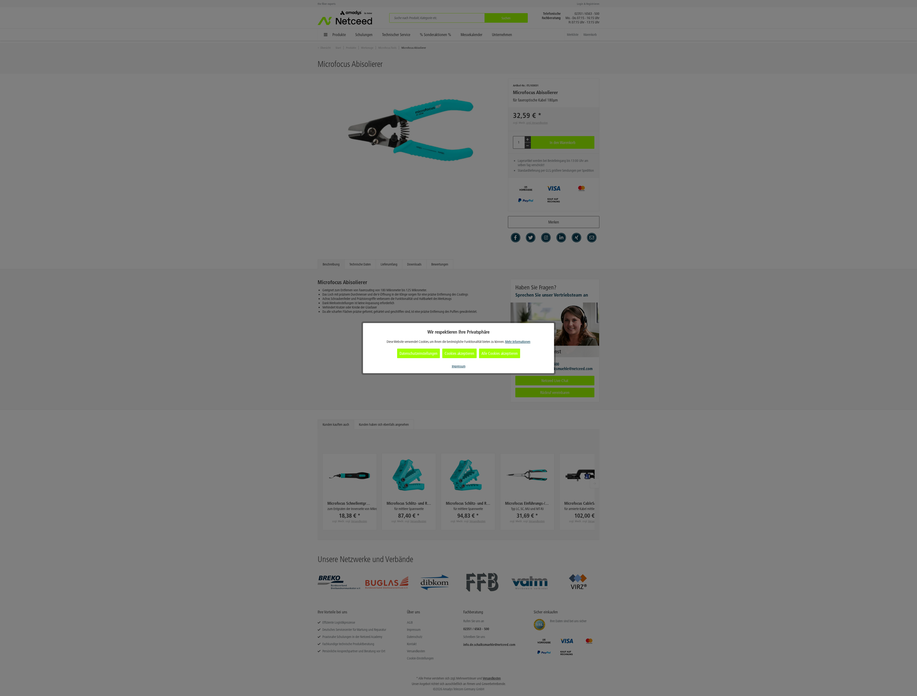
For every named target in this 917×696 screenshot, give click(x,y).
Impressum (458, 366)
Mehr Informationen (517, 342)
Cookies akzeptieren (459, 353)
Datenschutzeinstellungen (418, 353)
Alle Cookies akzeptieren (499, 353)
